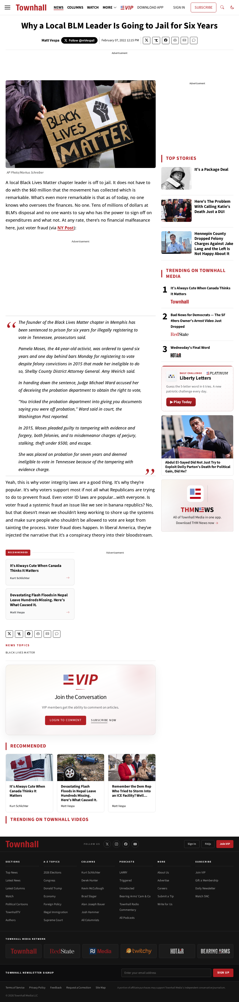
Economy (50, 896)
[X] (107, 844)
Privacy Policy (37, 988)
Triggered (126, 880)
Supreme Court (53, 920)
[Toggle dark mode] (232, 7)
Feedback (56, 988)
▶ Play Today (181, 402)
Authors (10, 920)
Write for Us (165, 904)
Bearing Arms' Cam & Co (135, 896)
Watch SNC (202, 896)
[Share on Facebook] (165, 40)
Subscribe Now (103, 720)
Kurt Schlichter (19, 806)
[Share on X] (146, 40)
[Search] (222, 7)
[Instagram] (116, 844)
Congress (49, 880)
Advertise (163, 880)
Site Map (101, 988)
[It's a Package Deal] (176, 178)
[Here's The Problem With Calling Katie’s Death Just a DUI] (176, 210)
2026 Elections (52, 872)
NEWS (58, 7)
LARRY (123, 872)
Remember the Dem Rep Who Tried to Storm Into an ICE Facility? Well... (131, 791)
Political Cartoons (17, 904)
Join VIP (225, 844)
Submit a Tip (166, 896)
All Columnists (90, 920)
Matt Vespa (50, 40)
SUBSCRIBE (203, 7)
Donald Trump (53, 888)
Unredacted (127, 888)
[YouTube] (135, 844)
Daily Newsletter (205, 888)
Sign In (192, 844)
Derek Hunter (89, 880)
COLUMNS (75, 7)
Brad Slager (89, 896)
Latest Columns (15, 888)
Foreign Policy (52, 904)
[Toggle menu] (7, 7)
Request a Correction (78, 988)
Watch (10, 896)
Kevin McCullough (92, 888)
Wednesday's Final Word (190, 347)
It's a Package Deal (211, 169)
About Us (163, 872)
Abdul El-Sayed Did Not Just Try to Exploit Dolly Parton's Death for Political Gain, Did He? (197, 467)
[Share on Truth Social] (156, 40)
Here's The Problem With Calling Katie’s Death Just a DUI (212, 206)
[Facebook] (126, 844)
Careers (162, 888)
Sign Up (223, 973)
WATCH (93, 7)
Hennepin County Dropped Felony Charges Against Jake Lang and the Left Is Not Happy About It (213, 243)
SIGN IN (179, 7)
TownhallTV (13, 912)
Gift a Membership (206, 880)
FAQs (208, 844)
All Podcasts (127, 918)
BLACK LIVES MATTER (20, 653)
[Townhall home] (22, 844)
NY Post (65, 227)
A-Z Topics (52, 861)
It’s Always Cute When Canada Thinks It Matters (27, 791)
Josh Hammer (90, 912)
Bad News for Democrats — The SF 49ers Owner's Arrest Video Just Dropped (198, 320)
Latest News (13, 880)
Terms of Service (15, 988)
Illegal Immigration (56, 912)
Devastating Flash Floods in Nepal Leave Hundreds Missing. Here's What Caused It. (79, 793)
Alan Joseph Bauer (93, 904)
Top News (12, 872)
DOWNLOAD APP (150, 7)
